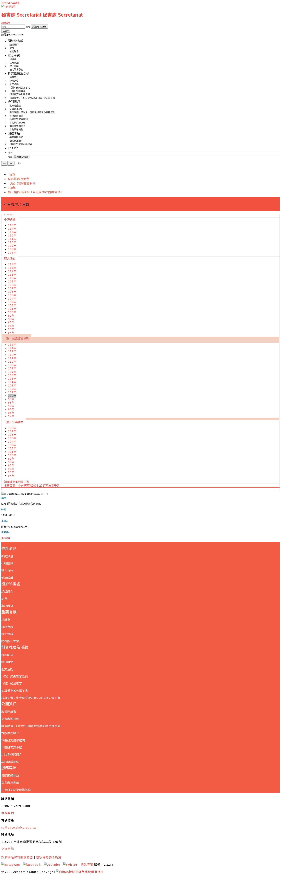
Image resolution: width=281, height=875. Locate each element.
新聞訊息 (7, 556)
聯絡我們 (7, 813)
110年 (12, 242)
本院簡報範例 (16, 129)
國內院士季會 (16, 69)
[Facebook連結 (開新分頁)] (33, 864)
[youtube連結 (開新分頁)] (53, 864)
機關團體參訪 (10, 775)
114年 (12, 228)
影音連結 (5, 538)
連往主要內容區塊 (10, 3)
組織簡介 (7, 591)
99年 (11, 315)
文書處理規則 (10, 719)
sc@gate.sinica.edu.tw (18, 827)
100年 (12, 187)
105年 (12, 295)
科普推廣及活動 (18, 73)
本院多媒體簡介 (11, 754)
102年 (12, 305)
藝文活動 (9, 258)
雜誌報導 (7, 577)
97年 (11, 322)
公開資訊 (14, 101)
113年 (12, 232)
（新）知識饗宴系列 (22, 183)
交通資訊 (7, 849)
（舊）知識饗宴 (13, 422)
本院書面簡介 (10, 733)
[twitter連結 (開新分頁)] (71, 864)
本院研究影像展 (11, 747)
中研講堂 (9, 219)
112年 (12, 235)
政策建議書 (8, 711)
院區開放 (7, 655)
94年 (11, 332)
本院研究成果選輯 (13, 740)
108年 (12, 249)
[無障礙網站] (80, 871)
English (13, 148)
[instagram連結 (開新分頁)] (11, 864)
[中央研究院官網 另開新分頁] (8, 6)
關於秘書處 (15, 40)
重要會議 (14, 55)
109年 (12, 246)
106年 (12, 292)
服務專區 (14, 133)
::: (20, 3)
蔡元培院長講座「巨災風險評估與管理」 (35, 192)
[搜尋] (39, 27)
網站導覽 (5, 23)
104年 (12, 298)
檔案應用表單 (10, 782)
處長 (4, 598)
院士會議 (7, 634)
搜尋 (28, 26)
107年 (12, 252)
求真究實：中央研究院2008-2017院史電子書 (32, 97)
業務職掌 (14, 51)
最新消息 (9, 548)
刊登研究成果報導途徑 (20, 144)
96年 (11, 326)
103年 (12, 302)
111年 (12, 239)
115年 (12, 225)
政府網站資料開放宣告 (17, 857)
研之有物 (7, 570)
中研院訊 (7, 563)
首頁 (11, 174)
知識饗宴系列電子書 (14, 690)
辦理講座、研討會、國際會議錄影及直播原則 (32, 112)
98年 (11, 319)
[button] (12, 34)
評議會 (5, 619)
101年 (12, 309)
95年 (11, 329)
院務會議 (7, 627)
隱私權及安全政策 (48, 857)
